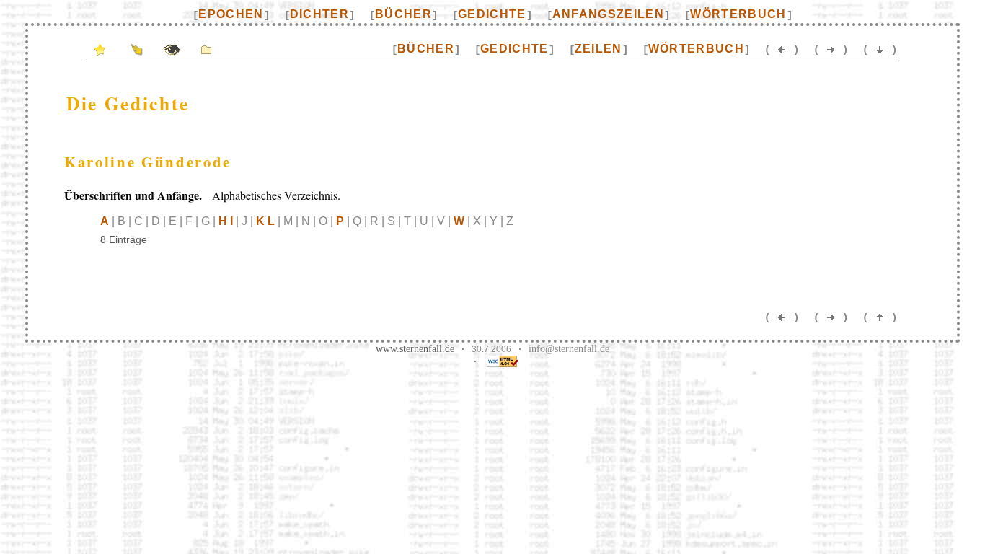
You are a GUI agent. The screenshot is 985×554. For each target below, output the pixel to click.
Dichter (319, 14)
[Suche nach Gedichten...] (171, 49)
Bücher (403, 14)
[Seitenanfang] (879, 316)
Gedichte (492, 14)
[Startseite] (99, 49)
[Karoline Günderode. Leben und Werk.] (206, 49)
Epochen (230, 14)
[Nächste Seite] (830, 49)
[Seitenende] (879, 49)
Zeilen (598, 49)
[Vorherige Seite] (781, 49)
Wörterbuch (738, 14)
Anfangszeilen (608, 14)
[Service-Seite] (137, 49)
